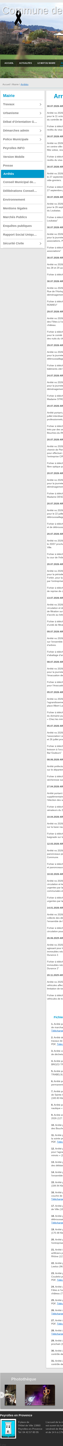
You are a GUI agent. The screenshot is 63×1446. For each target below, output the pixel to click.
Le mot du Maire (46, 63)
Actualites (25, 63)
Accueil (9, 63)
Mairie (15, 84)
